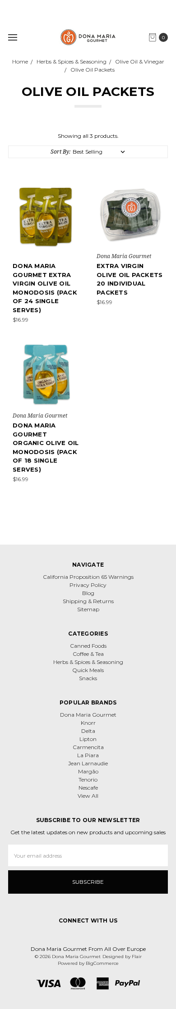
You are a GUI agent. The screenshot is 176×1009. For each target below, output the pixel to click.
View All (88, 795)
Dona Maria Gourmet (88, 714)
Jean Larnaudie (88, 763)
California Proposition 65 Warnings (88, 576)
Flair (137, 956)
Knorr (88, 722)
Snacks (88, 678)
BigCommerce (102, 963)
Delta (88, 730)
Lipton (88, 739)
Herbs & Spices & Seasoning (88, 662)
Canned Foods (88, 645)
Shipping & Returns (88, 601)
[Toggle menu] (12, 37)
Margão (88, 771)
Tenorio (88, 779)
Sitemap (88, 609)
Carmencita (88, 747)
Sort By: (60, 151)
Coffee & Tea (88, 653)
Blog (88, 593)
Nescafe (88, 787)
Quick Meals (88, 670)
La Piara (88, 755)
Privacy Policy (88, 585)
